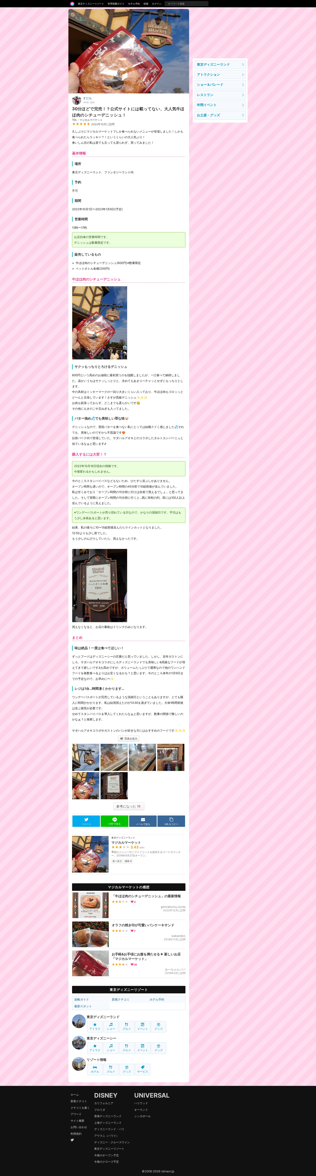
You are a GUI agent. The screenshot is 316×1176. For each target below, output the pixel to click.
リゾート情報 (96, 1060)
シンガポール (142, 1116)
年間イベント (207, 105)
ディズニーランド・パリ (109, 1129)
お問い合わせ (79, 1127)
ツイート (86, 824)
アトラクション (208, 74)
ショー (111, 1028)
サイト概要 (77, 1120)
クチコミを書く (80, 1107)
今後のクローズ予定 (106, 1161)
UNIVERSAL (152, 1095)
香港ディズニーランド (108, 1116)
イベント (142, 1028)
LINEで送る (114, 823)
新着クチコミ (120, 999)
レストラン (205, 95)
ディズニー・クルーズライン (112, 1142)
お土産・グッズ (208, 115)
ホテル (95, 1071)
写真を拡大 (130, 738)
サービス (142, 1071)
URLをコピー (171, 824)
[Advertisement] (220, 32)
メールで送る (143, 824)
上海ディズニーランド (108, 1122)
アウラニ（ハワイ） (106, 1135)
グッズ (159, 1028)
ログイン (156, 3)
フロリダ (99, 1109)
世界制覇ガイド (116, 3)
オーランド (141, 1109)
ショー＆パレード (210, 84)
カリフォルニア (103, 1103)
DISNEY (106, 1095)
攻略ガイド (81, 999)
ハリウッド (141, 1103)
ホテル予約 (134, 3)
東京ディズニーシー (101, 1038)
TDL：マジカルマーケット (87, 119)
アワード (76, 1114)
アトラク (94, 1028)
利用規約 (76, 1133)
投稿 (146, 3)
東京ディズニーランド (103, 1017)
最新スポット (83, 1006)
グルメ (127, 1028)
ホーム (75, 1094)
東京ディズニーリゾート (91, 3)
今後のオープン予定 (106, 1155)
